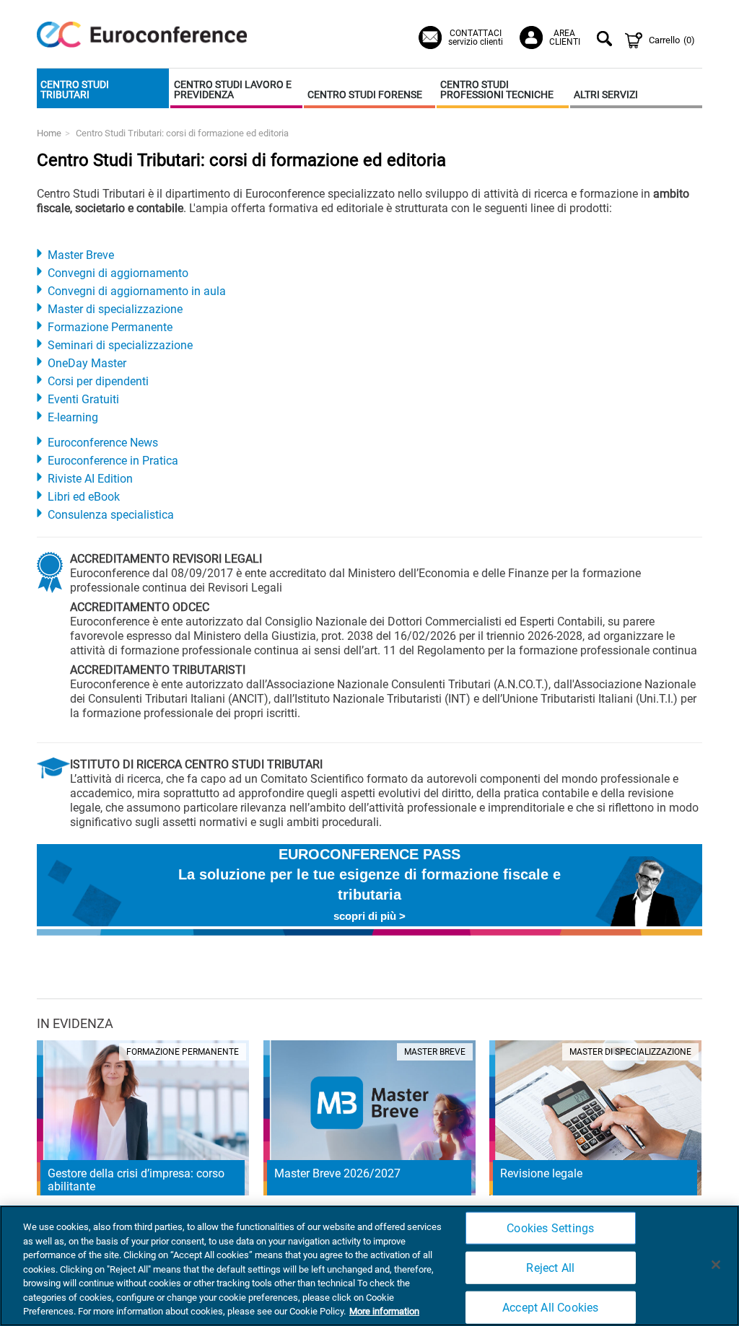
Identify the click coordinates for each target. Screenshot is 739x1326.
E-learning (73, 417)
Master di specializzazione (115, 309)
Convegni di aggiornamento (118, 273)
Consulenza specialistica (111, 515)
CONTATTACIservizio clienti (475, 37)
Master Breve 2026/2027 (337, 1173)
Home (49, 133)
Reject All (550, 1268)
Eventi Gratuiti (83, 399)
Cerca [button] (606, 40)
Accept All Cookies (550, 1307)
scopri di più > (369, 916)
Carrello (672, 40)
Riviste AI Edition (90, 479)
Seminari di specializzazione (120, 345)
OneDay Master (87, 363)
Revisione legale (541, 1173)
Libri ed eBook (84, 497)
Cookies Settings (550, 1227)
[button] (103, 88)
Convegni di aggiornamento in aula (137, 291)
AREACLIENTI (564, 37)
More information (384, 1311)
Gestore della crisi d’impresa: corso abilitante (136, 1180)
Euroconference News (103, 442)
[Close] (716, 1265)
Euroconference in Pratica (113, 460)
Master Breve (81, 255)
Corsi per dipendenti (98, 381)
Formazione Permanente (110, 327)
